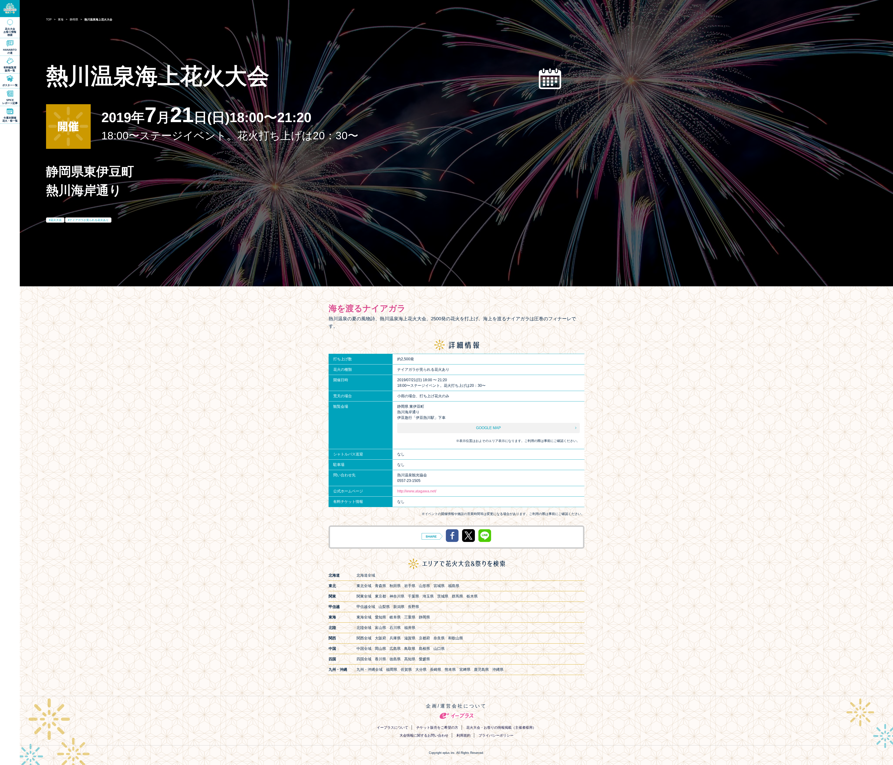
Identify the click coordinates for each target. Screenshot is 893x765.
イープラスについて (392, 727)
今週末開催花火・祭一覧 (10, 119)
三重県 (409, 617)
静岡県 (424, 617)
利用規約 (463, 735)
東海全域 (364, 617)
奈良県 (439, 638)
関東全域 (364, 596)
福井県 (409, 628)
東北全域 (364, 586)
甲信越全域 (366, 607)
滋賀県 (409, 638)
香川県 (380, 659)
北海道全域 (366, 575)
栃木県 (472, 596)
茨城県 (442, 596)
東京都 (380, 596)
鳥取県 (409, 649)
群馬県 (457, 596)
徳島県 (395, 659)
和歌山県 (455, 638)
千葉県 (413, 596)
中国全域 (364, 649)
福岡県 (391, 669)
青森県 (380, 586)
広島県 (395, 649)
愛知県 (380, 617)
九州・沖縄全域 (370, 669)
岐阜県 (395, 617)
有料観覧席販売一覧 (9, 69)
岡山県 (380, 649)
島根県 (424, 649)
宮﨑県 (464, 669)
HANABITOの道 (10, 51)
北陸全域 (364, 628)
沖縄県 (497, 669)
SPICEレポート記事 (10, 101)
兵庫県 (395, 638)
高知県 (409, 659)
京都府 (424, 638)
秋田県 (395, 586)
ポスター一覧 (10, 85)
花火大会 (56, 220)
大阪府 (380, 638)
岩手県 (409, 586)
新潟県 (398, 607)
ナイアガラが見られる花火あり (89, 220)
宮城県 (439, 586)
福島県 (453, 586)
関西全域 (364, 638)
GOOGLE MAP (488, 428)
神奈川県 (397, 596)
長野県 (413, 607)
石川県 (395, 628)
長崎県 (435, 669)
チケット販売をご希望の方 (437, 727)
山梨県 (384, 607)
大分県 (421, 669)
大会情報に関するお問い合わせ (424, 735)
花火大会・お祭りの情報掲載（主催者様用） (501, 727)
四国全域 (364, 659)
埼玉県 (428, 596)
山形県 (424, 586)
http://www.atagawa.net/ (416, 491)
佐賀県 (406, 669)
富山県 (380, 628)
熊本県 (450, 669)
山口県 (439, 649)
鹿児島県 (481, 669)
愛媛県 (424, 659)
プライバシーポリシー (496, 735)
